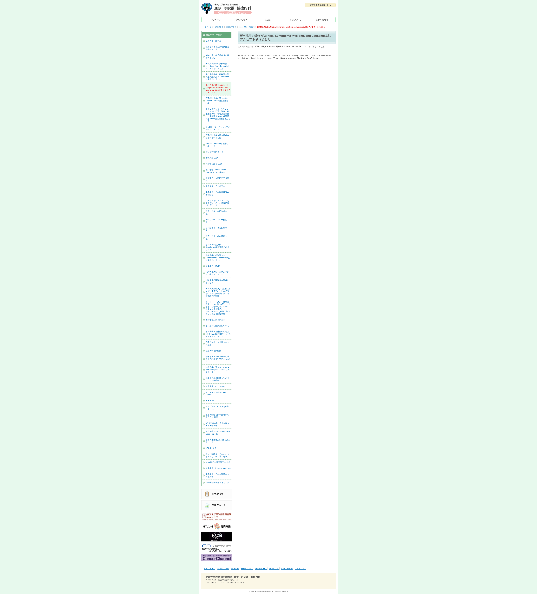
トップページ (215, 20)
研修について (295, 20)
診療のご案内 (242, 20)
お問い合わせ (322, 20)
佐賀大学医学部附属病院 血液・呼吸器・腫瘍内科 (226, 8)
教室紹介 (268, 20)
